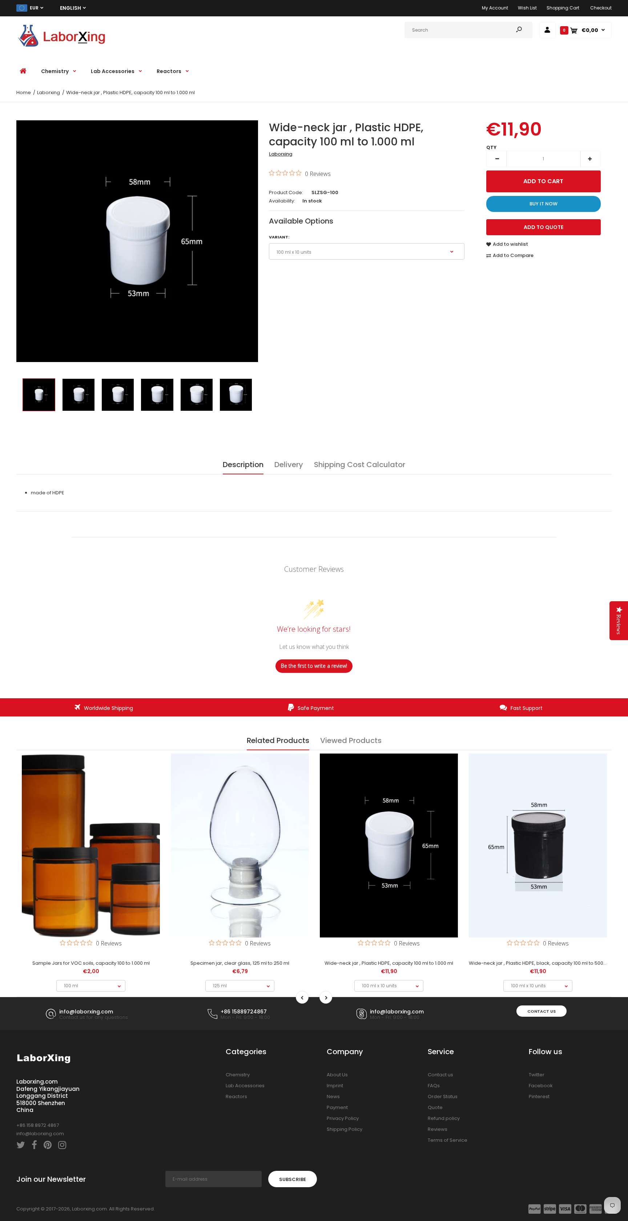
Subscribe (292, 1179)
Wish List (527, 8)
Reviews (437, 1129)
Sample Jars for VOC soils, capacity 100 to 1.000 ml (91, 963)
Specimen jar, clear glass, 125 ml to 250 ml (239, 963)
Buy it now (543, 203)
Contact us (541, 1011)
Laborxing (280, 153)
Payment (337, 1107)
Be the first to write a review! (314, 665)
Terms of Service (447, 1140)
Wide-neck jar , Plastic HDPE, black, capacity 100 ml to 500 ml (539, 963)
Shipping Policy (344, 1129)
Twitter (536, 1074)
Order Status (443, 1096)
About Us (337, 1074)
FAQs (434, 1085)
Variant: (279, 237)
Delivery (288, 464)
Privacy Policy (343, 1118)
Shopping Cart (563, 8)
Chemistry (238, 1074)
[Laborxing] (61, 48)
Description (243, 464)
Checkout (601, 8)
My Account (495, 8)
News (333, 1096)
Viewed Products (351, 740)
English (70, 8)
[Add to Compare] (91, 912)
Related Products (278, 740)
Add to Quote (543, 227)
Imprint (335, 1085)
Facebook (541, 1085)
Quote (435, 1107)
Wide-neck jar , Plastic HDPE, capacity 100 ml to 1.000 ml (389, 963)
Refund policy (444, 1118)
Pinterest (539, 1096)
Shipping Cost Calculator (359, 464)
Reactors (236, 1096)
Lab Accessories (245, 1085)
